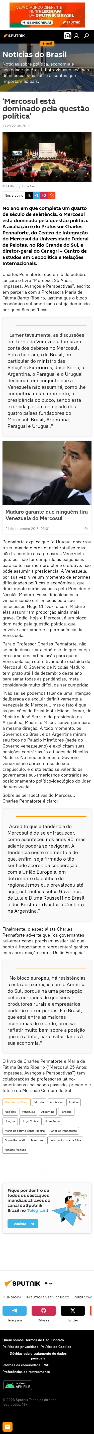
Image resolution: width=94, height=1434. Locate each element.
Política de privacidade (21, 1346)
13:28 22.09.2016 (16, 126)
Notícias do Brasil (16, 1102)
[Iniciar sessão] (76, 36)
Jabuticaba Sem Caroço (47, 1297)
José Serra (52, 1121)
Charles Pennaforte (64, 1131)
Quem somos (13, 1340)
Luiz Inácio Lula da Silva (65, 1140)
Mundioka (12, 1297)
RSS (46, 1365)
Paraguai (66, 1112)
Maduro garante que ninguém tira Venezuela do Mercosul (47, 514)
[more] (86, 528)
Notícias (10, 1112)
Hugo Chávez (30, 1121)
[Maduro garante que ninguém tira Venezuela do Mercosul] (47, 473)
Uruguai (10, 1121)
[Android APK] (18, 1385)
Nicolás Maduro (15, 1150)
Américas (56, 1102)
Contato (57, 1340)
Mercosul (37, 1140)
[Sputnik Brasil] (15, 37)
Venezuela (28, 1112)
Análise (73, 1102)
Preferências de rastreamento (26, 1371)
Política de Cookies (56, 1346)
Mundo (39, 1102)
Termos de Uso (37, 1340)
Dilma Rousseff (15, 1140)
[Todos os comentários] (8, 1427)
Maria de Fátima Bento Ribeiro (25, 1131)
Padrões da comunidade (22, 1365)
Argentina (47, 1112)
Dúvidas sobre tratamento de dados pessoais (38, 1355)
